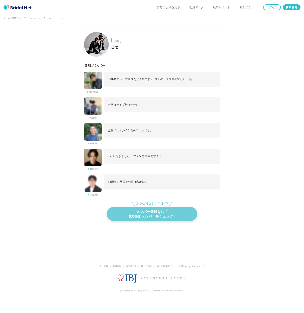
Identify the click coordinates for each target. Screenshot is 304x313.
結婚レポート (221, 7)
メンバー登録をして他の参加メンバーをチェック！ (152, 214)
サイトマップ (198, 266)
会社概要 (103, 266)
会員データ (196, 7)
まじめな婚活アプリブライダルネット (21, 18)
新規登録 (291, 7)
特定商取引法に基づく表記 (138, 266)
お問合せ (183, 266)
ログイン (272, 7)
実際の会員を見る (168, 7)
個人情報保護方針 (165, 266)
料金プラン (247, 7)
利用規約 (117, 266)
